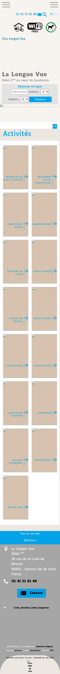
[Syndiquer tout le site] (30, 666)
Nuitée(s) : (34, 91)
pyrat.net (18, 650)
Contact (36, 593)
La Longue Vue (25, 76)
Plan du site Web (30, 534)
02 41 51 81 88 (26, 14)
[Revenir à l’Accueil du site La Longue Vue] (13, 51)
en (56, 14)
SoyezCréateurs (35, 650)
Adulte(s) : (14, 99)
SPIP (52, 650)
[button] (44, 15)
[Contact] (39, 15)
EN (55, 126)
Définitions (30, 540)
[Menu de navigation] (6, 5)
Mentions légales (44, 646)
